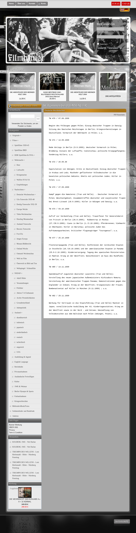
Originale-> (16, 135)
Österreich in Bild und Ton (27, 263)
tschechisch (21, 342)
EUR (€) (116, 4)
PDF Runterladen (119, 115)
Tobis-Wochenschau (24, 214)
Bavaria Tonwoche (24, 229)
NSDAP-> (18, 273)
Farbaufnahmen (20, 396)
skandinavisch (22, 318)
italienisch (20, 322)
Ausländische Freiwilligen (24, 377)
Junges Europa (22, 239)
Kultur (16, 382)
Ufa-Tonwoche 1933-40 (26, 199)
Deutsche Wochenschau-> (26, 195)
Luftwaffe (20, 170)
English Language (21, 362)
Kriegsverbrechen (21, 401)
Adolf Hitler (21, 278)
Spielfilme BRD (20, 150)
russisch (19, 337)
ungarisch (20, 347)
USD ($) (126, 4)
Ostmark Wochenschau (25, 254)
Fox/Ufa (20, 234)
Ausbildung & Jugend (22, 357)
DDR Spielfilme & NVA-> (24, 155)
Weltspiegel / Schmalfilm (26, 268)
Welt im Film (22, 259)
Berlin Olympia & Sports (23, 391)
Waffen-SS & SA (23, 180)
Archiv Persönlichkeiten (26, 298)
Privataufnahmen (20, 372)
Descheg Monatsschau (25, 219)
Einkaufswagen (17, 106)
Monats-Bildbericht (24, 244)
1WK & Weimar (20, 386)
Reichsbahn (18, 367)
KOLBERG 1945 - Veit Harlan (24, 442)
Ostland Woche (22, 249)
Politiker (20, 288)
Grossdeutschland (23, 303)
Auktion (15, 416)
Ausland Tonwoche (24, 224)
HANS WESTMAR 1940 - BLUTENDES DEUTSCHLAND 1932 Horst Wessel (52, 94)
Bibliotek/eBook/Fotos (20, 406)
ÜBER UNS (13, 427)
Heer (18, 165)
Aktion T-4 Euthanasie (25, 293)
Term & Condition (15, 433)
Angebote (14, 488)
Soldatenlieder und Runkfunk (23, 411)
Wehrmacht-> (19, 160)
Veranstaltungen (22, 283)
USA (18, 352)
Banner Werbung (15, 425)
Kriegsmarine (22, 175)
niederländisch (22, 332)
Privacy (12, 430)
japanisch (20, 327)
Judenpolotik (21, 308)
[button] (11, 4)
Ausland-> (18, 313)
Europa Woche (22, 209)
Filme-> (15, 140)
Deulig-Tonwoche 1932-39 (27, 204)
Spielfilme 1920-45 (21, 145)
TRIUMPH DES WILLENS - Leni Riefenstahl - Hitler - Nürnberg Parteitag (25, 454)
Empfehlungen (15, 69)
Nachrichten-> (19, 190)
